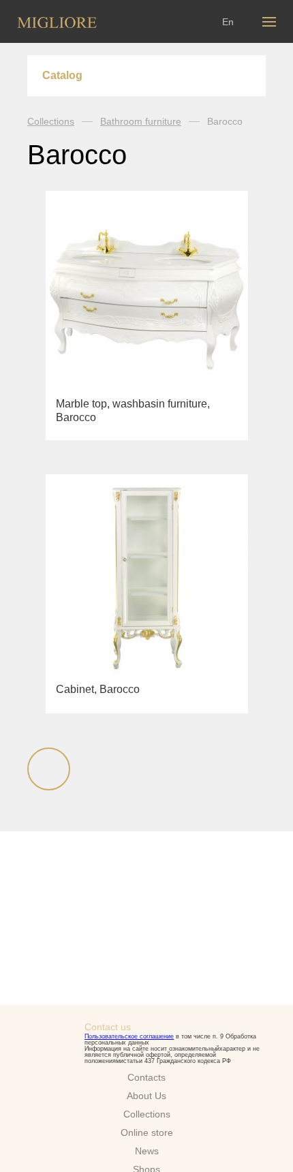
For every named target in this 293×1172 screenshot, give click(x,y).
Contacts (146, 1077)
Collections (50, 121)
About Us (146, 1095)
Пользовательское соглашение (129, 1036)
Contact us (107, 1026)
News (147, 1150)
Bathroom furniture (140, 121)
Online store (147, 1132)
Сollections (146, 1114)
